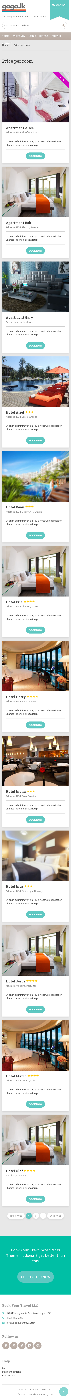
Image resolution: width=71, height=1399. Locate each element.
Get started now (35, 1277)
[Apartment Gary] (35, 287)
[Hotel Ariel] (35, 381)
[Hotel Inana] (35, 761)
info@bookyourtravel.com (21, 1322)
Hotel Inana (20, 791)
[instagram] (29, 1345)
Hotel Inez (19, 886)
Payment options (11, 1371)
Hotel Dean (20, 507)
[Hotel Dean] (35, 476)
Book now (35, 156)
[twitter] (13, 1345)
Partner (56, 36)
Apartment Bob (18, 222)
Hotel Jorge (22, 981)
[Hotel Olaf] (35, 1140)
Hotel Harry (22, 697)
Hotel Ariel (20, 412)
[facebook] (5, 1345)
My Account (58, 5)
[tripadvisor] (38, 1345)
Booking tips (9, 1375)
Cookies (34, 1389)
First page (16, 1215)
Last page (55, 1215)
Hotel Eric (20, 602)
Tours (5, 36)
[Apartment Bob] (35, 192)
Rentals (43, 36)
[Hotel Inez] (35, 856)
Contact (7, 43)
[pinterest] (21, 1345)
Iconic (32, 36)
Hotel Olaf (20, 1171)
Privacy (46, 1389)
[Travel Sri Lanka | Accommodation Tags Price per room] (14, 7)
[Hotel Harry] (35, 666)
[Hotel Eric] (35, 571)
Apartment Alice (20, 128)
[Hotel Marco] (35, 1045)
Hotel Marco (22, 1076)
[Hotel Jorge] (35, 950)
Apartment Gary (19, 317)
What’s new (19, 36)
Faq (4, 1368)
